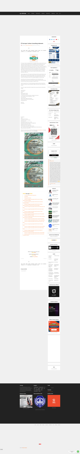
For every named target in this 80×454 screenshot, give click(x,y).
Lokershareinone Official (28, 45)
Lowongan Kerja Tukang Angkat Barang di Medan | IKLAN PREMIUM (51, 269)
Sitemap (56, 424)
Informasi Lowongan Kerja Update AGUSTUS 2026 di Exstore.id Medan (34, 226)
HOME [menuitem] (29, 13)
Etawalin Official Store (56, 111)
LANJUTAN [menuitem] (52, 13)
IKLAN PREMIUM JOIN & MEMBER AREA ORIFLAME (56, 276)
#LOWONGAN (32, 50)
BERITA (39, 391)
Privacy (43, 424)
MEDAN (39, 388)
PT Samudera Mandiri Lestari (55, 229)
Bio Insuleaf (50, 113)
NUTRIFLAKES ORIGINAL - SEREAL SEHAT (56, 118)
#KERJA (26, 50)
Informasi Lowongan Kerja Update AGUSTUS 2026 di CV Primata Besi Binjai (55, 203)
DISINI (35, 252)
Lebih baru (22, 258)
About (38, 424)
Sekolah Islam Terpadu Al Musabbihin (50, 256)
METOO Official (50, 117)
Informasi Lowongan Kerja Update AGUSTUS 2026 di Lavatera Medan (34, 232)
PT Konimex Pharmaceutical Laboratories (30, 195)
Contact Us (46, 424)
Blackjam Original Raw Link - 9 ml (51, 262)
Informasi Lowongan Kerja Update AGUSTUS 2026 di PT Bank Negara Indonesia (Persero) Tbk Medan (55, 220)
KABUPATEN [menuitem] (48, 13)
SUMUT (42, 388)
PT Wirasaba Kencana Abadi (55, 195)
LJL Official (23, 13)
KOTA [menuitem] (57, 13)
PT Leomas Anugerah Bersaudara (55, 211)
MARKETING (44, 50)
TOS (53, 424)
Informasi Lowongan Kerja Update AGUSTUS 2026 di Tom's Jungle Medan (55, 216)
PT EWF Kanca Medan (56, 255)
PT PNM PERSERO (56, 278)
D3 (36, 388)
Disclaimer (50, 424)
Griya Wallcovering (51, 111)
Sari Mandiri (26, 196)
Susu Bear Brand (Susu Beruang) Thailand (56, 260)
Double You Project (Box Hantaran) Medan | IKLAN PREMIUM (51, 265)
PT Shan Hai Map (51, 278)
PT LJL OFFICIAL (35, 256)
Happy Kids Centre (56, 280)
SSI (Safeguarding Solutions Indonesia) (56, 273)
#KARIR (24, 50)
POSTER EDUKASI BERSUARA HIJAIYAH (56, 115)
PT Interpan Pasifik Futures (51, 281)
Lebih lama (45, 258)
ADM (41, 50)
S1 (26, 51)
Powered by (52, 157)
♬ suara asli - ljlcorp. (52, 183)
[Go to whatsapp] (78, 451)
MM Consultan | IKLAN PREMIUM (50, 276)
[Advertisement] (40, 6)
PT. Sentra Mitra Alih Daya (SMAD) (55, 225)
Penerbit (59, 424)
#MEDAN (36, 50)
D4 (44, 388)
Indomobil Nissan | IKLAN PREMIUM (56, 269)
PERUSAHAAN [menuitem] (38, 13)
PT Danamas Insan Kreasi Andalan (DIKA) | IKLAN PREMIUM (51, 273)
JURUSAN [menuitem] (43, 13)
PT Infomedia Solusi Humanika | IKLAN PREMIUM (56, 265)
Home (35, 424)
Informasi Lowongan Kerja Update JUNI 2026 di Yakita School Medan (34, 218)
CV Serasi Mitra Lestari (55, 198)
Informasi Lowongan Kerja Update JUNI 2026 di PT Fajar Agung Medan (34, 220)
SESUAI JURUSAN (34, 51)
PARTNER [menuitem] (32, 13)
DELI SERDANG (36, 391)
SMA (34, 388)
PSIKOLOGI (22, 51)
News (40, 424)
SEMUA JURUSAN (30, 51)
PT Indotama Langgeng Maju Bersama (55, 190)
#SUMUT (39, 50)
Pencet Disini (54, 155)
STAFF (38, 51)
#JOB (21, 50)
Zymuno (55, 113)
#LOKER (29, 50)
